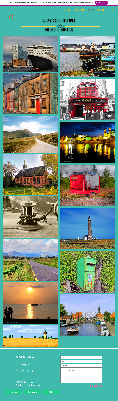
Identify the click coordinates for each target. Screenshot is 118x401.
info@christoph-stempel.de (26, 364)
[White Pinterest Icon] (33, 370)
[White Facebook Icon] (22, 370)
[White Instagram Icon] (17, 370)
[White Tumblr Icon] (28, 370)
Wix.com (36, 385)
